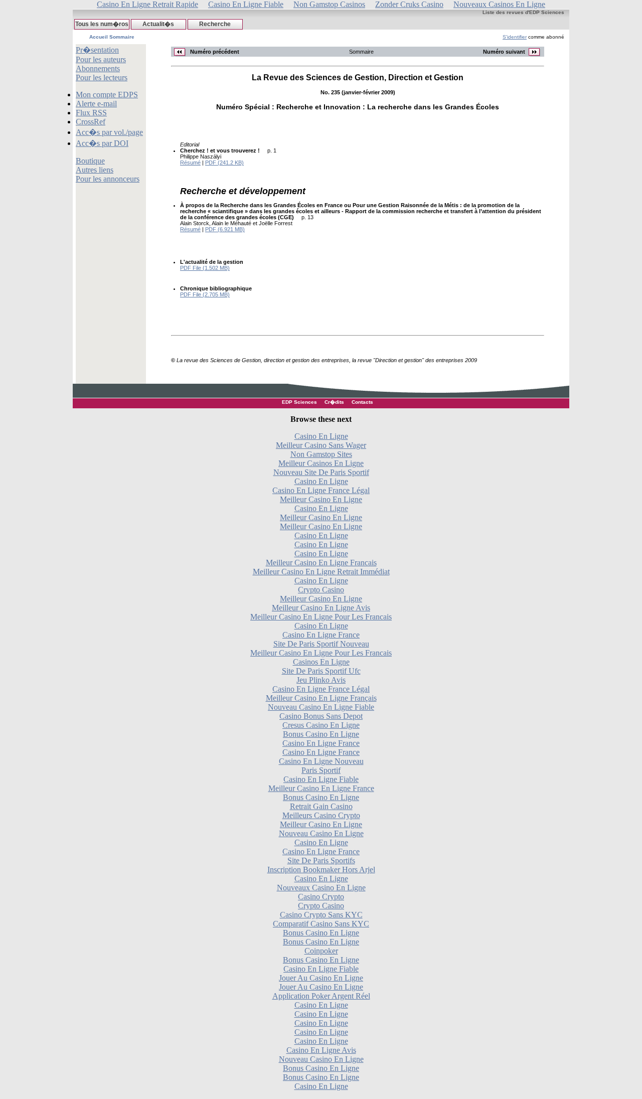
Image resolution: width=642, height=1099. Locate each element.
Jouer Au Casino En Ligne (321, 978)
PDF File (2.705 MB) (205, 294)
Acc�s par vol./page (109, 132)
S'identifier (515, 37)
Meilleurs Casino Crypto (321, 815)
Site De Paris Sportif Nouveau (321, 644)
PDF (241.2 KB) (224, 163)
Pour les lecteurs (101, 77)
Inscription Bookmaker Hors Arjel (321, 869)
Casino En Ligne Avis (321, 1050)
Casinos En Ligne (321, 662)
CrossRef (90, 121)
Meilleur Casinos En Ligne (321, 463)
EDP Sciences (299, 402)
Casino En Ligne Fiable (321, 779)
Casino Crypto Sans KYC (321, 914)
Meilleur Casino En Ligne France (321, 788)
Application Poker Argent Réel (321, 996)
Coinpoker (321, 951)
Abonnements (98, 68)
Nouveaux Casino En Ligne (321, 887)
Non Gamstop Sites (321, 454)
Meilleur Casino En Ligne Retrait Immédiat (321, 571)
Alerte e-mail (96, 103)
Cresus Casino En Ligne (321, 725)
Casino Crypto (321, 896)
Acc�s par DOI (102, 143)
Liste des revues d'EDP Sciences (523, 12)
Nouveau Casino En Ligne (321, 833)
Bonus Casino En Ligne (321, 734)
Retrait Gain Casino (321, 806)
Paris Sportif (321, 770)
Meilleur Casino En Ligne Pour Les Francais (321, 616)
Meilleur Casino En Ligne (321, 499)
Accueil (98, 37)
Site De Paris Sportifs (321, 860)
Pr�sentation (97, 50)
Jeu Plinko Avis (321, 680)
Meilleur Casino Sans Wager (321, 445)
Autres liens (94, 170)
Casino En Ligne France (321, 635)
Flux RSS (91, 112)
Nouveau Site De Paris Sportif (321, 472)
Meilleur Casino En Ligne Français (321, 698)
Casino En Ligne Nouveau (321, 761)
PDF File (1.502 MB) (205, 268)
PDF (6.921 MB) (225, 229)
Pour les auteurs (101, 59)
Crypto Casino (321, 589)
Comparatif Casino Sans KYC (321, 923)
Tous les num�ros (101, 24)
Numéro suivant (505, 52)
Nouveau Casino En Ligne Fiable (321, 707)
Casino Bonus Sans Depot (321, 716)
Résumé (190, 163)
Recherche (215, 24)
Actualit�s (158, 24)
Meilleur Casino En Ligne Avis (321, 607)
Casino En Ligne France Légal (321, 490)
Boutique (90, 160)
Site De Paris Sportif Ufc (321, 671)
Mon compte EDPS (107, 94)
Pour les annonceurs (107, 179)
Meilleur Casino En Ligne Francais (321, 562)
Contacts (362, 402)
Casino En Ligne (321, 436)
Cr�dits (334, 402)
